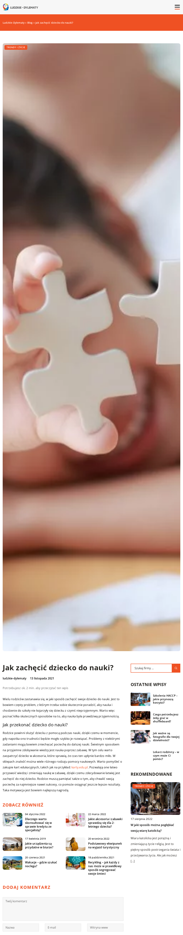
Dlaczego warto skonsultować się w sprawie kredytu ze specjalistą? (38, 824)
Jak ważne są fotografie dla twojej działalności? (166, 736)
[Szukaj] (176, 668)
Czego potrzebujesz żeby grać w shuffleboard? (166, 718)
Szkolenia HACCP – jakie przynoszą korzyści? (165, 699)
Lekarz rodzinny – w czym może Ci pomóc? (166, 755)
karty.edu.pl (79, 767)
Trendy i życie (16, 47)
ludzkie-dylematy (14, 678)
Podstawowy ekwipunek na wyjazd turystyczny (105, 845)
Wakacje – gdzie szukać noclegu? (41, 864)
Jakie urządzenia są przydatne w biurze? (39, 845)
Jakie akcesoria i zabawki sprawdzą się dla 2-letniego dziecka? (105, 822)
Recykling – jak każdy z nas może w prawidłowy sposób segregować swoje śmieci (105, 868)
